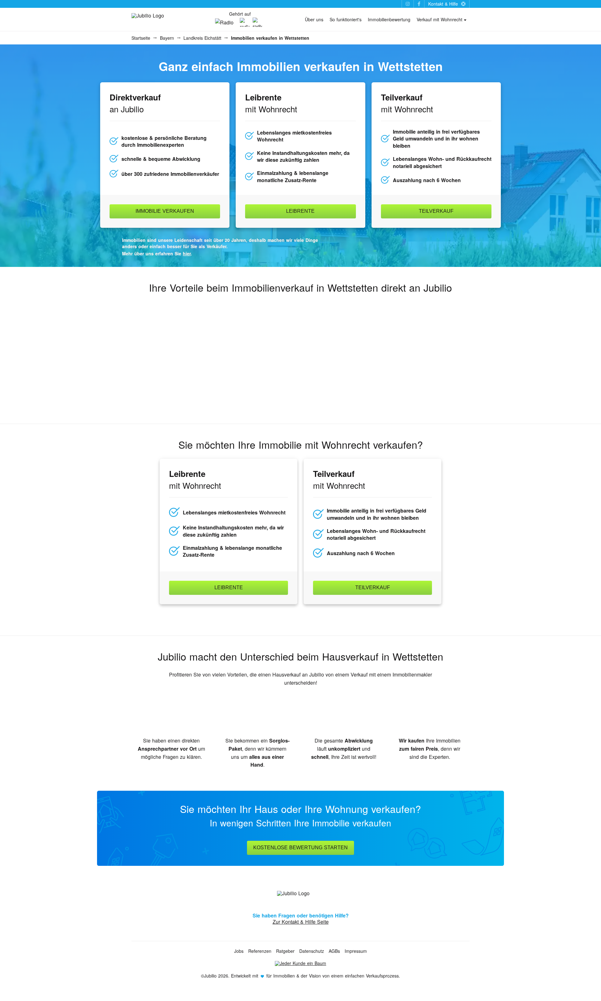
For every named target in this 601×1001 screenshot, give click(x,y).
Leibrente (300, 211)
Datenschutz (311, 951)
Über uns (314, 19)
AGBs (334, 951)
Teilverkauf (436, 211)
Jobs (239, 951)
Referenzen (259, 951)
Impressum (356, 951)
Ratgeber (285, 951)
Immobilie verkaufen (165, 211)
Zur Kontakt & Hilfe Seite (301, 921)
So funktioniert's (346, 19)
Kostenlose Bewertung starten (300, 847)
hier (187, 253)
